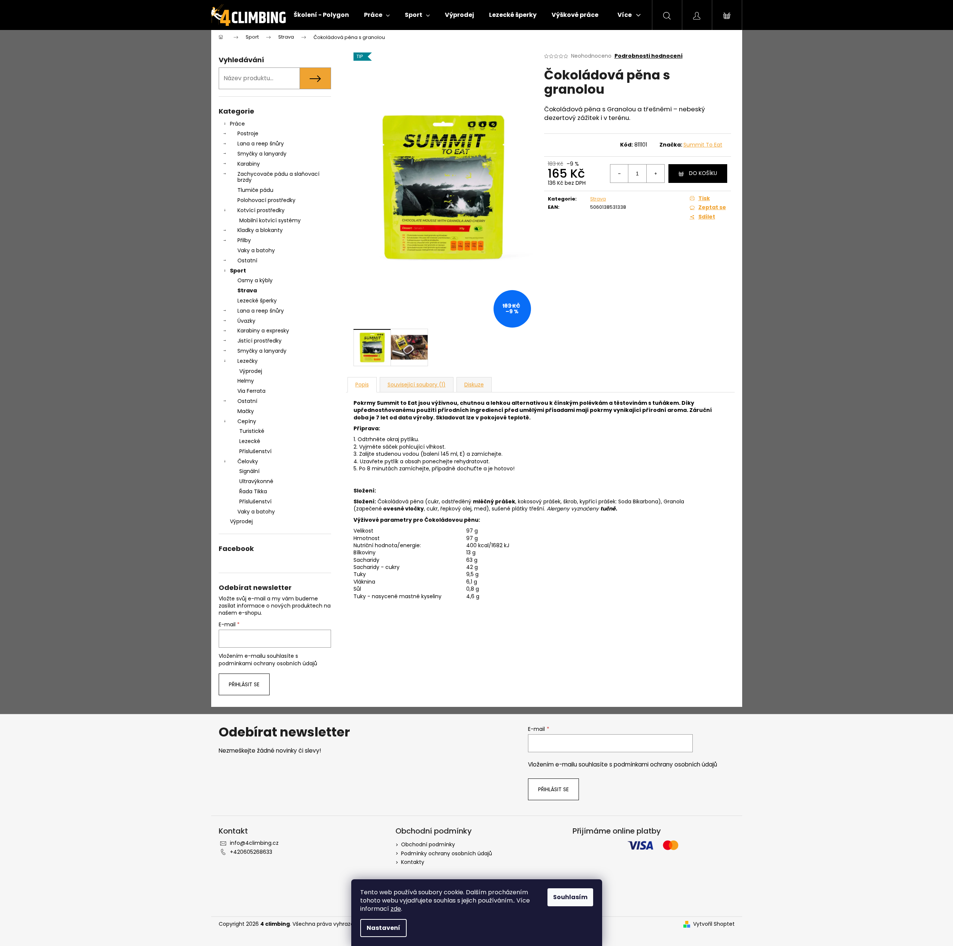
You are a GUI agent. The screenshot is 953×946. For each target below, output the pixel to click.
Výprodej (250, 371)
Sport (238, 270)
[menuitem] (321, 15)
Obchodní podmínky (428, 844)
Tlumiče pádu (255, 190)
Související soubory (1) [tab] (417, 384)
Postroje (247, 133)
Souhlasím (570, 897)
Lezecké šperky (257, 300)
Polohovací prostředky (266, 200)
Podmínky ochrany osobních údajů (446, 853)
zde (396, 908)
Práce (237, 123)
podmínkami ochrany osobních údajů (268, 663)
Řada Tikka (253, 491)
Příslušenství (255, 451)
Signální (249, 471)
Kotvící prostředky (261, 210)
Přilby (244, 240)
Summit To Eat (702, 144)
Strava (247, 290)
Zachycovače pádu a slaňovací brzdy (278, 177)
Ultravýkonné (256, 481)
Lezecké (249, 441)
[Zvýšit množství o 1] (655, 174)
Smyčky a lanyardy (261, 153)
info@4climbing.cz (254, 843)
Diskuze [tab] (474, 384)
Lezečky (247, 361)
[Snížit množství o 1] (619, 174)
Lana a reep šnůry (260, 143)
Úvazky (246, 321)
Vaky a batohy (256, 250)
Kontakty (412, 862)
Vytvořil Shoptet (714, 924)
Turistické (251, 431)
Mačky (245, 411)
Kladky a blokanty (260, 230)
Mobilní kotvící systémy (270, 220)
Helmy (245, 381)
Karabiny (248, 164)
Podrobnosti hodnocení (648, 56)
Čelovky (247, 461)
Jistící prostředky (259, 340)
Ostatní (247, 260)
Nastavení (383, 928)
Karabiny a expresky (263, 330)
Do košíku (703, 173)
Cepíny (246, 421)
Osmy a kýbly (255, 280)
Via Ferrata (251, 391)
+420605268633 (251, 852)
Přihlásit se (244, 684)
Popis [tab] (362, 384)
